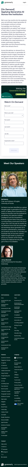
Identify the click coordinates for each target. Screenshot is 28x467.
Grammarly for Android (4, 348)
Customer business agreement (18, 388)
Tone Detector (4, 386)
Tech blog (16, 330)
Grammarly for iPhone (4, 342)
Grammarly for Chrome (4, 315)
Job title (6, 133)
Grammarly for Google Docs (4, 334)
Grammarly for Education (17, 311)
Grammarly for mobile (4, 338)
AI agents (3, 363)
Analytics (3, 404)
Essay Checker (4, 373)
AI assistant (17, 315)
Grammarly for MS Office (5, 330)
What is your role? (8, 113)
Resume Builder (5, 420)
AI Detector (4, 365)
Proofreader (4, 435)
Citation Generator (5, 370)
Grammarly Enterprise (17, 307)
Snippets (3, 401)
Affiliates (16, 374)
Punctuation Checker (4, 428)
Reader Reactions (5, 417)
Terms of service (18, 385)
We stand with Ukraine (17, 363)
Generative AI (17, 320)
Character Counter (5, 391)
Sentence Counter (5, 396)
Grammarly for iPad (6, 345)
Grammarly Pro (18, 300)
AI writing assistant (18, 322)
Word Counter (4, 388)
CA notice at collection (17, 392)
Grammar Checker (5, 357)
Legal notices (17, 400)
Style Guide (4, 399)
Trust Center (17, 380)
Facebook (5, 449)
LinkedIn (5, 457)
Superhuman (19, 357)
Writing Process (18, 325)
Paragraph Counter (6, 394)
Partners (16, 377)
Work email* (7, 106)
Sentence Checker (5, 425)
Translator (3, 378)
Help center (4, 444)
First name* (7, 119)
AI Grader (3, 414)
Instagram (5, 452)
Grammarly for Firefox (4, 323)
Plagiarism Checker (5, 360)
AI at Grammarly (18, 317)
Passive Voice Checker (4, 432)
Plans (15, 298)
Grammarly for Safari (4, 319)
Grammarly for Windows (4, 305)
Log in (24, 2)
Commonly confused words (19, 339)
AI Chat (3, 381)
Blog (15, 328)
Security (16, 395)
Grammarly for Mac (6, 308)
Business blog (17, 335)
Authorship (4, 409)
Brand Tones (4, 407)
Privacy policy (17, 382)
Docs (2, 298)
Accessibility (17, 398)
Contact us (3, 446)
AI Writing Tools (5, 383)
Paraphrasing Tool (5, 375)
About (15, 360)
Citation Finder (4, 412)
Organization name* (9, 140)
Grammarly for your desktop (6, 301)
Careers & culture (18, 369)
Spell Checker (4, 422)
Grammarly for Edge (6, 327)
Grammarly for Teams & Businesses (19, 304)
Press (15, 372)
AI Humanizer (4, 368)
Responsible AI (17, 367)
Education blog (17, 333)
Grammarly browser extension (6, 311)
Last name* (7, 126)
